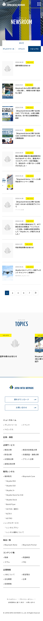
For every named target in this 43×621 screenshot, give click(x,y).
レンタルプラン (11, 527)
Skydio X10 (9, 485)
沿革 (24, 579)
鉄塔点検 (7, 454)
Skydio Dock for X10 (13, 495)
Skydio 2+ (9, 490)
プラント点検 (27, 459)
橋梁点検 (7, 450)
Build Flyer (10, 504)
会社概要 (7, 579)
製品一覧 (7, 540)
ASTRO (8, 518)
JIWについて (9, 574)
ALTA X (8, 513)
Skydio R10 (10, 481)
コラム (6, 562)
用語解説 (26, 557)
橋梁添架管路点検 (29, 450)
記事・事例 (8, 437)
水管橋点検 (8, 459)
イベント (26, 425)
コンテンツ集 (9, 552)
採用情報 (7, 584)
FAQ (24, 562)
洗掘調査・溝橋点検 (30, 454)
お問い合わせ (21, 407)
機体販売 (7, 476)
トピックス (8, 429)
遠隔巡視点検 (9, 464)
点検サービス (9, 445)
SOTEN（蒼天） (11, 509)
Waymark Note (10, 545)
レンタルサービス (11, 523)
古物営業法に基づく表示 (16, 602)
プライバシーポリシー (26, 599)
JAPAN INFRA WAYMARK (13, 4)
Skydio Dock (10, 499)
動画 (5, 557)
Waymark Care (28, 476)
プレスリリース (10, 425)
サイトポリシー (12, 599)
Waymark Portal (29, 545)
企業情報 (7, 569)
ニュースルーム (9, 420)
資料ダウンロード (21, 399)
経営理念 (26, 574)
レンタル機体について (14, 532)
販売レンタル (9, 471)
